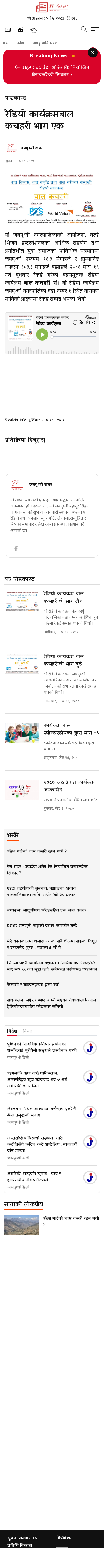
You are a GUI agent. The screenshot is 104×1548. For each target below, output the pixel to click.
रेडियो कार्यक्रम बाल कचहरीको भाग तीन (64, 597)
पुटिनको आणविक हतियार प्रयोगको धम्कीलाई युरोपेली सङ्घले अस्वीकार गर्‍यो (42, 1047)
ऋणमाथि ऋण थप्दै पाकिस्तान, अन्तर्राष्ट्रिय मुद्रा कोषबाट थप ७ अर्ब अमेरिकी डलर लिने (37, 1079)
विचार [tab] (27, 1031)
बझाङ (62, 43)
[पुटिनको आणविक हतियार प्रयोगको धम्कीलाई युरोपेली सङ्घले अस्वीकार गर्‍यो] (90, 1048)
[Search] (84, 29)
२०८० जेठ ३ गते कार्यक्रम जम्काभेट (69, 786)
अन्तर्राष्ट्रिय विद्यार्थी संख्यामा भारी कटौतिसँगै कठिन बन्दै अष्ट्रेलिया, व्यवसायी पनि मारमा (42, 1144)
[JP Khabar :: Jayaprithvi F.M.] (52, 7)
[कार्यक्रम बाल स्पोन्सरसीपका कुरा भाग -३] (22, 733)
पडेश (11, 43)
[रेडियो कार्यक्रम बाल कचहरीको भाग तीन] (22, 601)
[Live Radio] (20, 30)
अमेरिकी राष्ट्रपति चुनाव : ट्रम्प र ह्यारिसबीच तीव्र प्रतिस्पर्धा (34, 1177)
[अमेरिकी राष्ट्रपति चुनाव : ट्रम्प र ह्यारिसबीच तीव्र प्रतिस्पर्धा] (90, 1177)
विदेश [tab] (12, 1031)
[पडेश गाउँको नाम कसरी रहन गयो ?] (21, 1225)
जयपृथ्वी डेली (18, 1057)
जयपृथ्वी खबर (31, 147)
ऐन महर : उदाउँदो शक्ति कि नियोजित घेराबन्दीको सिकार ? (52, 71)
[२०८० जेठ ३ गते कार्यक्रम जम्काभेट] (22, 790)
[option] (52, 71)
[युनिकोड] (7, 29)
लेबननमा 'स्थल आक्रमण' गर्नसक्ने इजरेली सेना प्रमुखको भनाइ (41, 1112)
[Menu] (95, 29)
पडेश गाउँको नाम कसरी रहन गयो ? (71, 1221)
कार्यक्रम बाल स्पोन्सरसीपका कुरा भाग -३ (71, 729)
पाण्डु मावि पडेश (36, 43)
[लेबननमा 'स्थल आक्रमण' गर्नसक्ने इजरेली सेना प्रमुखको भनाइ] (90, 1112)
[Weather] (33, 29)
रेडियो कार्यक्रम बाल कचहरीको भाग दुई (64, 660)
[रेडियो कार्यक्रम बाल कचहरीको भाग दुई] (22, 664)
